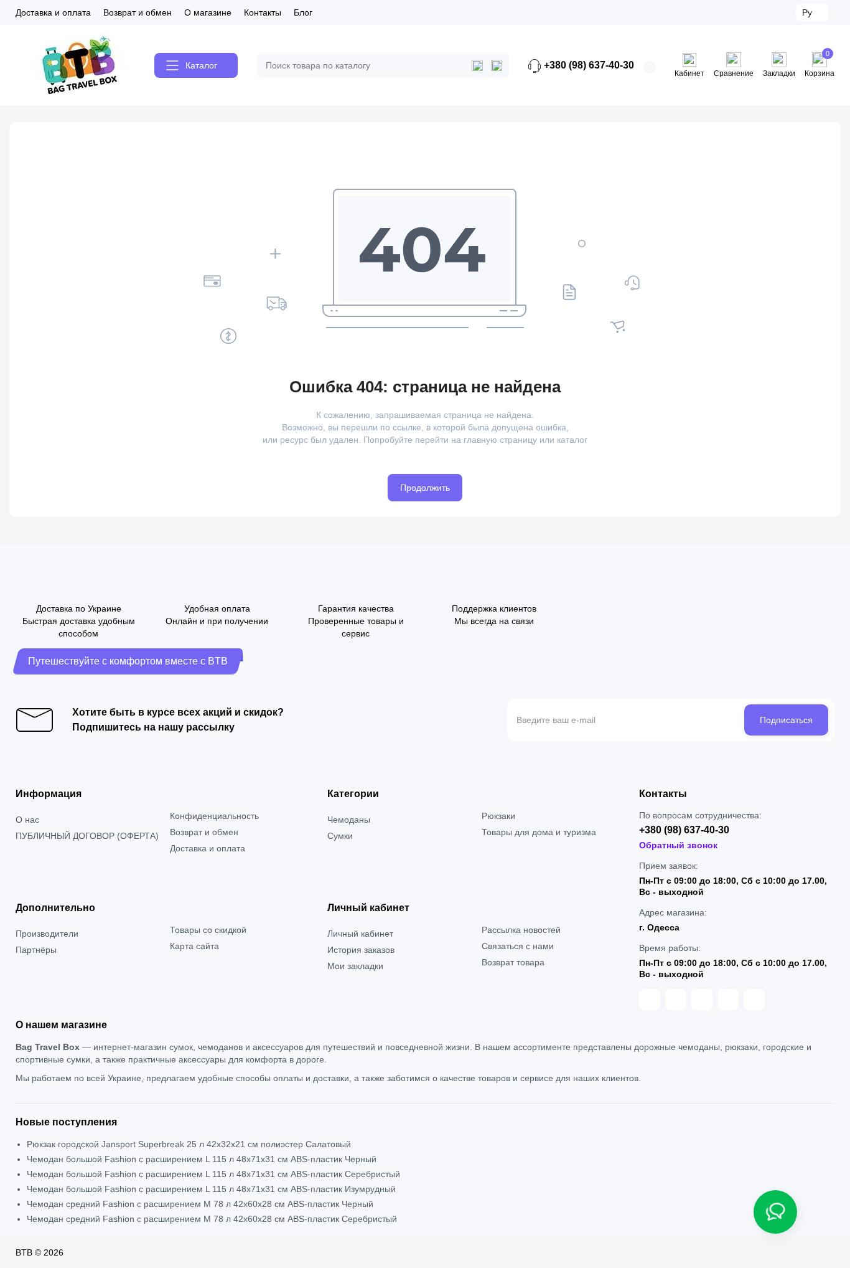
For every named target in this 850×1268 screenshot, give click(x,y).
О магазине (207, 12)
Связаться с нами (518, 946)
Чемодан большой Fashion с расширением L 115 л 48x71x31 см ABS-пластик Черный (201, 1159)
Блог (303, 12)
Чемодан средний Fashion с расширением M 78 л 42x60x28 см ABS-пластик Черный (200, 1204)
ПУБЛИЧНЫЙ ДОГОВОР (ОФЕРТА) (87, 836)
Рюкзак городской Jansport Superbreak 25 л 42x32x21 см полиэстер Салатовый (189, 1144)
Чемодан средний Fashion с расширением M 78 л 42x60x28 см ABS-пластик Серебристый (212, 1219)
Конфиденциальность (214, 816)
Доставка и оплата (53, 12)
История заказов (361, 950)
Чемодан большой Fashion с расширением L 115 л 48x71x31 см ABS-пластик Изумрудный (211, 1189)
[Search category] (477, 65)
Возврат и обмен (137, 12)
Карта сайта (194, 946)
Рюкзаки (498, 816)
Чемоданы (348, 820)
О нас (27, 820)
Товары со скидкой (208, 930)
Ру (807, 12)
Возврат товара (513, 962)
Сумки (340, 836)
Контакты (262, 12)
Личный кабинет (360, 934)
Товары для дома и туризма (539, 832)
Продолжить (425, 488)
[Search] (497, 65)
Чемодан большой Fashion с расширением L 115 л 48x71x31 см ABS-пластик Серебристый (213, 1174)
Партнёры (36, 950)
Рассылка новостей (521, 930)
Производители (47, 934)
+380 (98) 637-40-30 (587, 65)
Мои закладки (355, 966)
